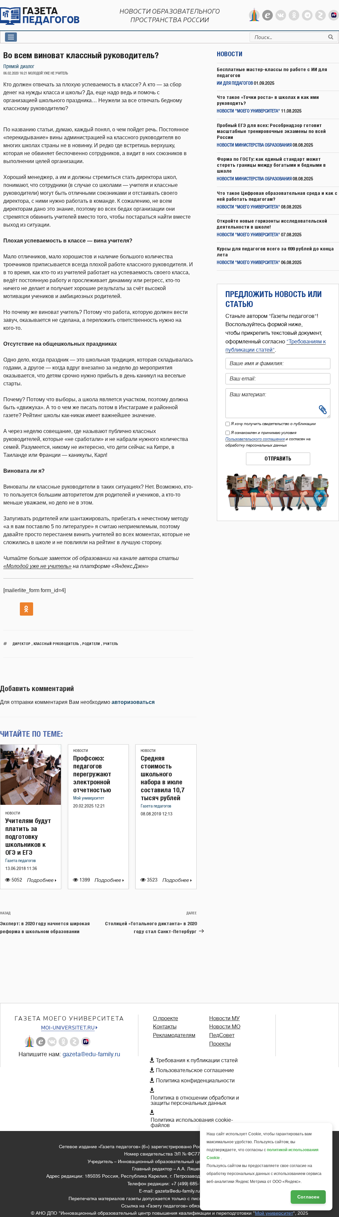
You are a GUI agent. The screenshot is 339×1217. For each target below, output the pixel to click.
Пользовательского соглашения (255, 439)
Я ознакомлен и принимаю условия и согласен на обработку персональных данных (268, 439)
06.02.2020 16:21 (15, 73)
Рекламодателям (174, 1035)
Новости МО (224, 1027)
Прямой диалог (18, 66)
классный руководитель (56, 643)
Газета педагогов (20, 861)
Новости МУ (224, 1018)
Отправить (278, 459)
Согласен (308, 1196)
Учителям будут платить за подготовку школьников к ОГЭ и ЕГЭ (28, 836)
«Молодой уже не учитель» (37, 566)
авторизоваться (133, 702)
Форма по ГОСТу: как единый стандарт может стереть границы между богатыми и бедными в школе (271, 165)
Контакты (164, 1027)
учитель (110, 643)
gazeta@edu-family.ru (91, 1054)
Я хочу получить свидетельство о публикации (273, 423)
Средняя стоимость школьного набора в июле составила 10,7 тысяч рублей (162, 778)
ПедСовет (221, 1035)
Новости (12, 813)
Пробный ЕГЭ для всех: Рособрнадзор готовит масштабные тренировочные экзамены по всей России (271, 131)
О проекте (165, 1018)
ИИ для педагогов (235, 83)
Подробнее (41, 880)
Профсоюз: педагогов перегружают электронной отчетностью (92, 774)
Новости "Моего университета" (248, 111)
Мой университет (88, 798)
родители (91, 643)
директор (21, 643)
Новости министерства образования (254, 145)
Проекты (220, 1044)
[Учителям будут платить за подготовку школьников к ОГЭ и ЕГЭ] (30, 803)
